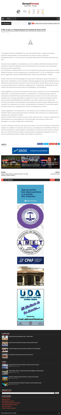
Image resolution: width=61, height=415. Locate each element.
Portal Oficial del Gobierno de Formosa (11, 403)
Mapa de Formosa (6, 399)
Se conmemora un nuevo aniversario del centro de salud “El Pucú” (21, 354)
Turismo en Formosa (6, 406)
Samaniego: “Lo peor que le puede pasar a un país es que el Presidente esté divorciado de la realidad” (50, 164)
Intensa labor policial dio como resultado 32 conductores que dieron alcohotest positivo (25, 383)
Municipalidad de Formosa (8, 401)
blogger (57, 180)
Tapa (27, 23)
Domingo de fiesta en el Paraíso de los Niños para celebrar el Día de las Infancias (45, 23)
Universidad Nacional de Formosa (9, 404)
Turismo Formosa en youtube (9, 408)
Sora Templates (13, 413)
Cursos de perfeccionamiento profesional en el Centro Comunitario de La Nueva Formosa (30, 164)
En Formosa (6, 32)
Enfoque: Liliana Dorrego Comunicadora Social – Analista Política (21, 336)
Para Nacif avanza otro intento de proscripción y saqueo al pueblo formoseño (23, 342)
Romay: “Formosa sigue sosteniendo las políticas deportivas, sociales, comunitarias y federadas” (11, 164)
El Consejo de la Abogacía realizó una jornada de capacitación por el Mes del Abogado (24, 348)
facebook (52, 180)
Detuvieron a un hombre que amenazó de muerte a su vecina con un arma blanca (24, 376)
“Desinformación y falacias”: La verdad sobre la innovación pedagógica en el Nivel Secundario (26, 370)
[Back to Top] (59, 413)
